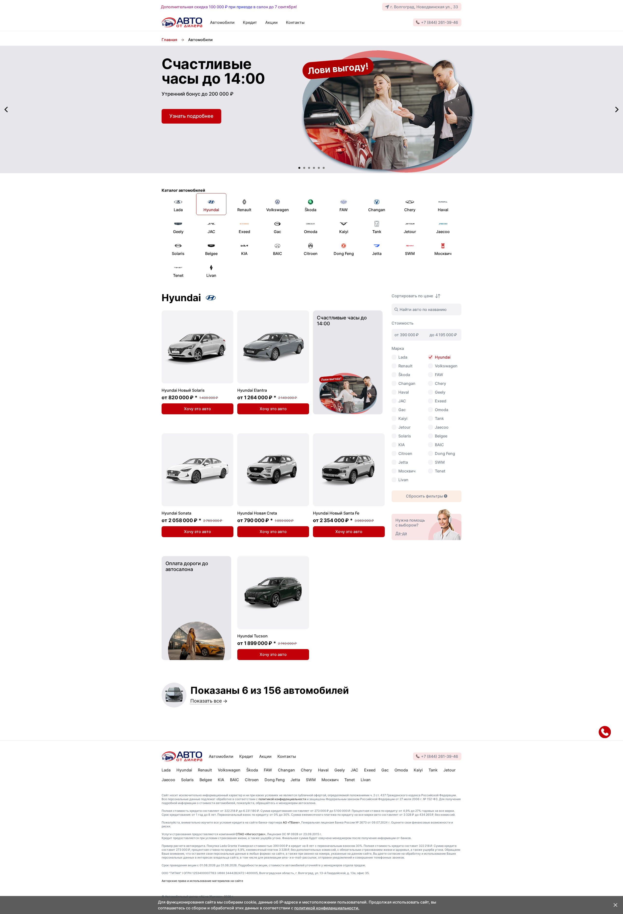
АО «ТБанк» (291, 822)
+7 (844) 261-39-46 (439, 22)
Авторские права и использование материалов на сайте (202, 881)
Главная (169, 39)
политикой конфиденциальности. (326, 907)
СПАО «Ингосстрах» (251, 834)
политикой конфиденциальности (282, 799)
